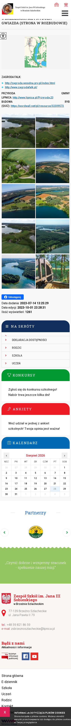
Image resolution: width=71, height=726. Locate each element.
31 (16, 494)
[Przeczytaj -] (36, 334)
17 (16, 483)
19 (35, 483)
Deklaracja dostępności (29, 340)
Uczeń (16, 363)
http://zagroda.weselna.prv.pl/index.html (30, 83)
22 (64, 483)
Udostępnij (14, 297)
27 (45, 489)
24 (16, 489)
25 (25, 489)
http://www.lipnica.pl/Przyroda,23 (33, 97)
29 (64, 489)
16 (6, 483)
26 (35, 489)
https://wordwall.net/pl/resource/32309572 (37, 105)
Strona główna (12, 676)
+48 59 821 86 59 (65, 4)
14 (55, 478)
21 (55, 483)
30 (6, 494)
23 (6, 489)
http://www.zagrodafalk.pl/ (21, 87)
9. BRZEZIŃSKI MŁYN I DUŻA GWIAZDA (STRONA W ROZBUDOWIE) (34, 20)
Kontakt (7, 706)
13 (45, 478)
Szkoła (17, 355)
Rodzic (16, 347)
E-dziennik (9, 682)
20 (45, 483)
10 (16, 478)
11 (25, 478)
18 (25, 483)
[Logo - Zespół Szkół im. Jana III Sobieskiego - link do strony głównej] (23, 9)
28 (55, 489)
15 (64, 478)
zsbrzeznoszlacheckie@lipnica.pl (57, 4)
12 (35, 478)
